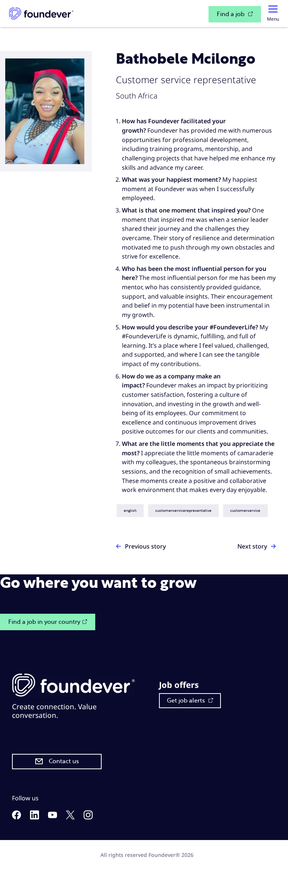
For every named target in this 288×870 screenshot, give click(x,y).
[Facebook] (16, 817)
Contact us (64, 761)
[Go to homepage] (41, 13)
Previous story (145, 546)
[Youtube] (52, 816)
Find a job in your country (44, 622)
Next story (252, 546)
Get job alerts (186, 701)
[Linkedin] (34, 817)
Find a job (231, 14)
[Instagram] (88, 817)
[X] (70, 817)
